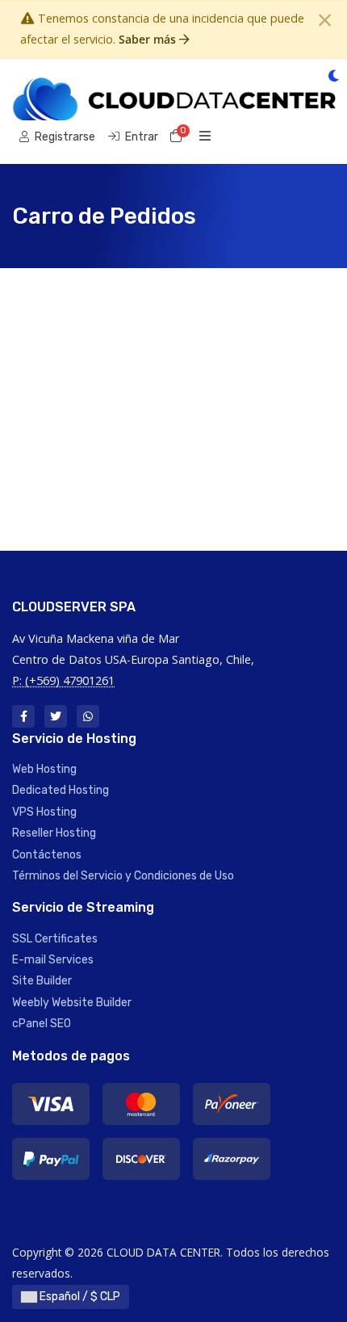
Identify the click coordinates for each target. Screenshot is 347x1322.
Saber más (149, 39)
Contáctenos (47, 855)
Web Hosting (44, 769)
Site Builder (42, 981)
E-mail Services (53, 960)
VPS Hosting (44, 812)
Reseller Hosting (54, 833)
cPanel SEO (41, 1023)
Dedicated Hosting (60, 790)
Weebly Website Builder (72, 1002)
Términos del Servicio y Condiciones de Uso (123, 876)
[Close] (325, 20)
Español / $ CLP (78, 1296)
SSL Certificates (55, 939)
